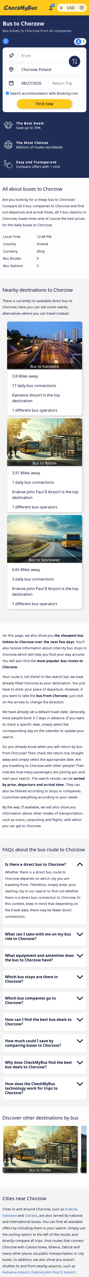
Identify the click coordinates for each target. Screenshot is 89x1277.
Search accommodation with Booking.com (44, 93)
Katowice (9, 1215)
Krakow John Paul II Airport (53, 1272)
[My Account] (51, 7)
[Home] (23, 8)
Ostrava (31, 1215)
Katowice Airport (15, 1272)
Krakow (71, 1209)
